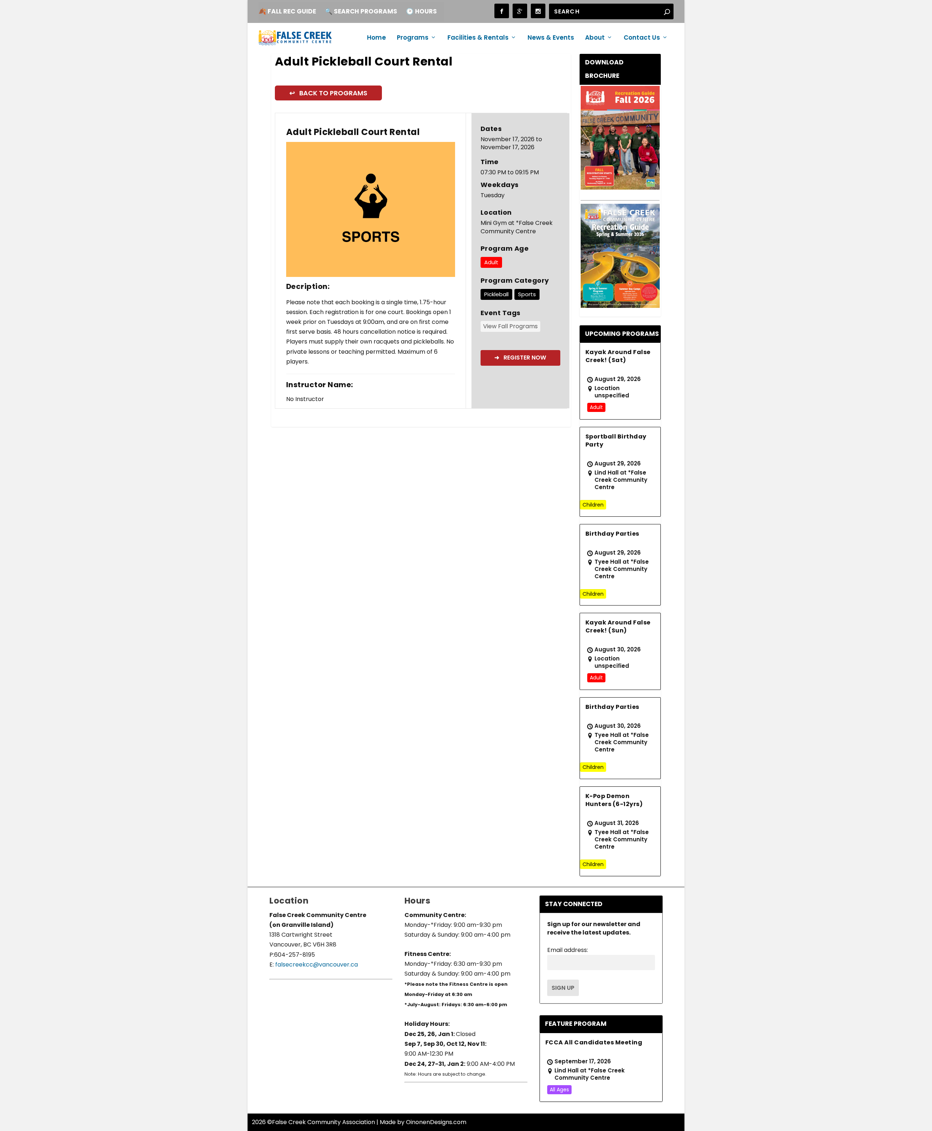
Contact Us (642, 38)
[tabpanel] (370, 209)
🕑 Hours (421, 11)
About (595, 38)
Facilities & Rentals (478, 38)
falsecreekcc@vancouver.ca (316, 964)
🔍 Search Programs (361, 11)
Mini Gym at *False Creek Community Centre (517, 227)
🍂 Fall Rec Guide (287, 11)
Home (376, 38)
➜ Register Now (520, 357)
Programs (413, 38)
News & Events (551, 38)
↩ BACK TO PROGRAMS (328, 93)
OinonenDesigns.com (436, 1122)
